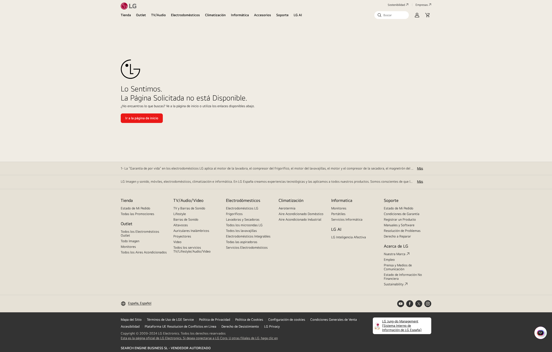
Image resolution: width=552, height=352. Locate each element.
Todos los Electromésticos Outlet (140, 233)
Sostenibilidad (396, 4)
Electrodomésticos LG (242, 208)
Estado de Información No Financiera (403, 277)
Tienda (126, 15)
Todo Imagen (130, 241)
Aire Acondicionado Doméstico (301, 214)
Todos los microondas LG (244, 225)
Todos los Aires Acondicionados (144, 252)
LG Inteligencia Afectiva (348, 237)
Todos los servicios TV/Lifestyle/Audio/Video (192, 249)
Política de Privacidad (214, 319)
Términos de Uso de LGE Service (170, 319)
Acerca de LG (396, 246)
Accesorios (262, 15)
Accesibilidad (130, 326)
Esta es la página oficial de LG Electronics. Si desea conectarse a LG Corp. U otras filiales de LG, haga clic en (199, 338)
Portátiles (338, 214)
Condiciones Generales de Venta (333, 319)
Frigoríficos (234, 214)
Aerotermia (287, 208)
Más (420, 168)
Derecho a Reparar (397, 236)
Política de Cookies (249, 319)
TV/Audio (158, 15)
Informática (240, 15)
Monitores (128, 247)
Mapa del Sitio (131, 319)
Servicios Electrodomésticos (247, 247)
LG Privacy (272, 326)
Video (177, 242)
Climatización (215, 15)
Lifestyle (179, 214)
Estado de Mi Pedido (135, 208)
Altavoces (180, 225)
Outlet (141, 15)
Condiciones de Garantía (401, 214)
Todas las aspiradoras (241, 242)
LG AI (298, 15)
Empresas (422, 4)
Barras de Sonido (185, 219)
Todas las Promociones (137, 214)
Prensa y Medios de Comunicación (398, 267)
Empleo (389, 260)
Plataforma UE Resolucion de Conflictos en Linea (180, 326)
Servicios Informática (346, 219)
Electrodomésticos (185, 15)
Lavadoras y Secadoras (242, 219)
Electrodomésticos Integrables (248, 236)
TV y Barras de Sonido (189, 208)
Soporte (282, 15)
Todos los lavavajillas (241, 231)
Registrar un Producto (400, 219)
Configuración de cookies (286, 319)
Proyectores (182, 236)
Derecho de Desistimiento (240, 326)
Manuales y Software (399, 225)
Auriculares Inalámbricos (191, 231)
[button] (391, 15)
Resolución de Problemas (402, 231)
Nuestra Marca (394, 254)
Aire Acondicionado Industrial (300, 219)
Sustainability (393, 284)
